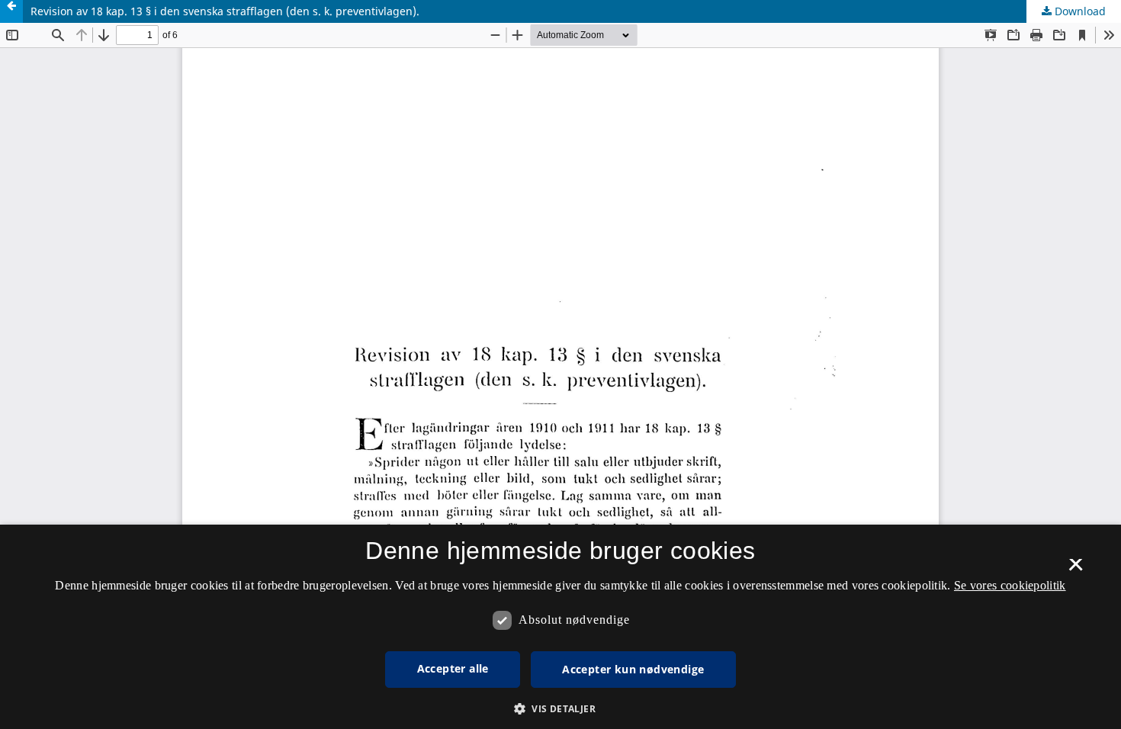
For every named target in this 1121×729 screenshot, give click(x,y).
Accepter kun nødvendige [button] (633, 669)
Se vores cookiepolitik (1010, 585)
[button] (560, 708)
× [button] (1075, 569)
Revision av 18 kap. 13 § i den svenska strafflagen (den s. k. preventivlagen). (225, 11)
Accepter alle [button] (453, 668)
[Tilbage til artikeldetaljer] (11, 11)
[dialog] (560, 627)
